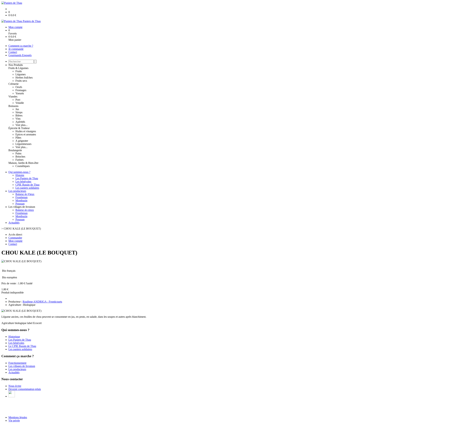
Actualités (13, 222)
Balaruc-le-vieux (24, 209)
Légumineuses (23, 143)
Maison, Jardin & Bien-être (23, 162)
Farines (19, 159)
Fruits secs (21, 80)
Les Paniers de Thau (26, 178)
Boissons (13, 105)
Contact (12, 52)
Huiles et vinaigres (25, 131)
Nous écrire (14, 385)
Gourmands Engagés (20, 55)
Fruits (18, 71)
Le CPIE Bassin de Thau (22, 346)
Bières (18, 115)
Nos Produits (15, 64)
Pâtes (18, 137)
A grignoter (21, 140)
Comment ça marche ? (20, 45)
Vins (18, 118)
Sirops (18, 112)
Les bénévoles (23, 181)
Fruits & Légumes (18, 68)
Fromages (20, 90)
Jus (17, 109)
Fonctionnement (17, 362)
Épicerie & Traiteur (19, 128)
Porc (18, 99)
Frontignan (21, 197)
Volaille (19, 102)
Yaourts (19, 93)
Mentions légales (17, 417)
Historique (14, 336)
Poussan (20, 203)
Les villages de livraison (21, 366)
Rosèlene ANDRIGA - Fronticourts (42, 301)
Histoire (19, 175)
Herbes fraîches (24, 77)
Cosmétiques (22, 166)
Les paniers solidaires (27, 187)
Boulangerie (15, 150)
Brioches (20, 156)
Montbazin (21, 200)
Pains (18, 153)
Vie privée (14, 420)
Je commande (16, 48)
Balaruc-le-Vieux (24, 194)
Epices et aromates (25, 134)
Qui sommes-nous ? (19, 172)
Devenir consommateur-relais (24, 389)
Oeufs (18, 87)
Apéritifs (20, 121)
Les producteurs (17, 190)
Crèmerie (13, 83)
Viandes (12, 96)
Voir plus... (21, 124)
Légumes (20, 74)
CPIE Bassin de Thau (27, 184)
